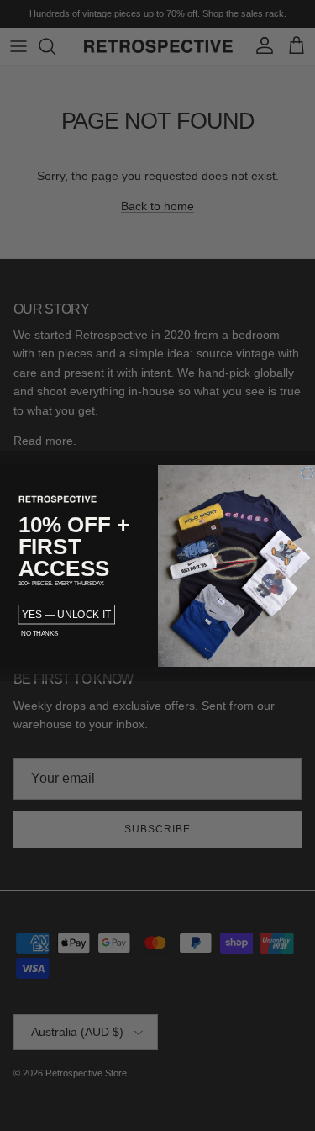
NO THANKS (39, 632)
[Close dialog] (307, 473)
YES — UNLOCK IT (67, 614)
